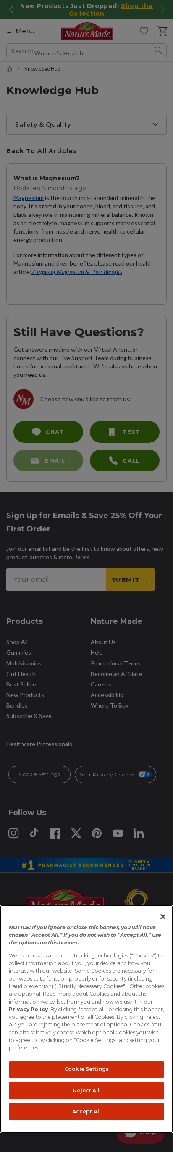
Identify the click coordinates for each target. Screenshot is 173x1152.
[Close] (163, 916)
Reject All (86, 1090)
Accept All (86, 1111)
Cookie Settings (86, 1069)
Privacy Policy (28, 1009)
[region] (86, 1019)
